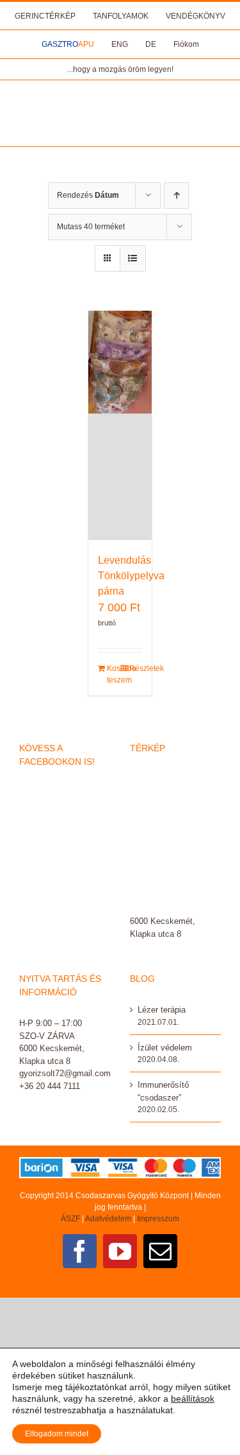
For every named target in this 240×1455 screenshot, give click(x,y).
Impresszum (158, 1218)
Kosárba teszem (113, 674)
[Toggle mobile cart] (214, 127)
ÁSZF (70, 1218)
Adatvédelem (108, 1218)
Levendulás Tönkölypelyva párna (131, 576)
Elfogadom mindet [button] (56, 1433)
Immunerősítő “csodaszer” (163, 1091)
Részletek (135, 668)
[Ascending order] (176, 195)
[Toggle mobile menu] (214, 100)
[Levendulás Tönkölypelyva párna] (120, 425)
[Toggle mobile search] (214, 113)
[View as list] (132, 258)
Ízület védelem (165, 1047)
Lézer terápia (162, 1010)
